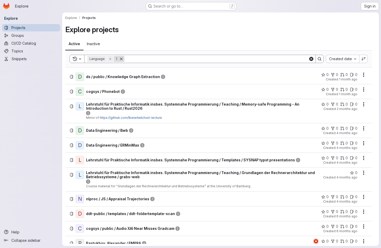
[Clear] (311, 59)
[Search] (319, 59)
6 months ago (346, 216)
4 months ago (346, 133)
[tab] (74, 43)
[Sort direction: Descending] (363, 59)
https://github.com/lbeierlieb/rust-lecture (131, 118)
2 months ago (347, 109)
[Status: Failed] (316, 241)
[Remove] (121, 59)
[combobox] (342, 59)
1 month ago (348, 79)
